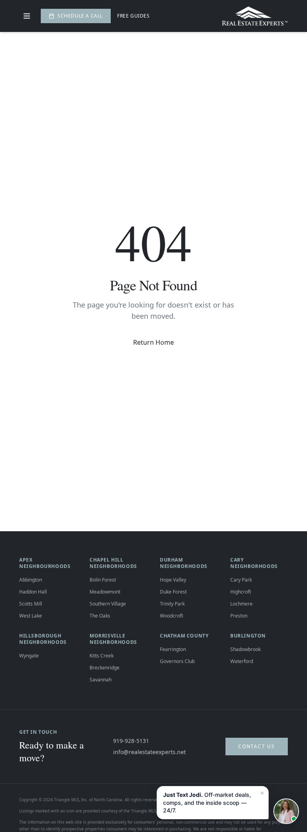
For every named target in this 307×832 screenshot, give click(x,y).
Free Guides (133, 16)
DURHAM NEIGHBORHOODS (183, 563)
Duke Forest (173, 591)
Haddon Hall (33, 591)
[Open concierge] (286, 811)
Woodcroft (171, 615)
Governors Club (177, 661)
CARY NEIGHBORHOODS (254, 563)
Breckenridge (105, 667)
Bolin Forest (103, 579)
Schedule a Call (80, 15)
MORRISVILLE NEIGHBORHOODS (113, 638)
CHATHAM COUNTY (184, 635)
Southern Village (108, 603)
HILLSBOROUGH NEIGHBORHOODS (43, 638)
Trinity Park (172, 603)
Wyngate (29, 655)
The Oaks (100, 615)
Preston (238, 615)
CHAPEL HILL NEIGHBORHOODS (113, 563)
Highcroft (240, 591)
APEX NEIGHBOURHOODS (44, 563)
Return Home (153, 342)
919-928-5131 (131, 741)
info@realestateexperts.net (149, 752)
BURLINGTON (248, 635)
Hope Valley (173, 579)
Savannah (101, 679)
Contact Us (256, 746)
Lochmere (241, 603)
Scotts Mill (30, 603)
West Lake (30, 615)
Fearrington (173, 649)
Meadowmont (105, 591)
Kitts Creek (102, 655)
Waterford (241, 661)
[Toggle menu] (26, 16)
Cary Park (241, 579)
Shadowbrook (245, 649)
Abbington (30, 579)
